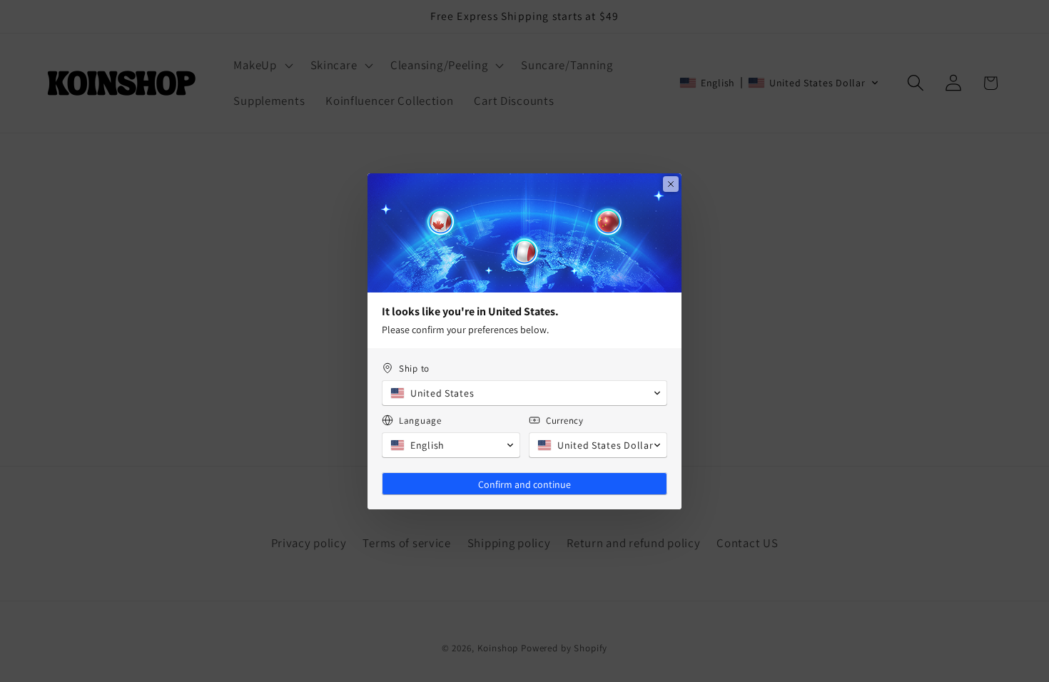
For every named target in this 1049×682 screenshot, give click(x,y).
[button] (524, 393)
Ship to (414, 368)
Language (420, 420)
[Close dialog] (671, 184)
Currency (565, 420)
